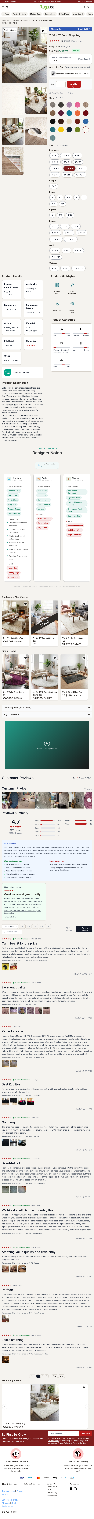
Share (72, 93)
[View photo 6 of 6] (46, 1010)
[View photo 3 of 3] (22, 1142)
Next (61, 1376)
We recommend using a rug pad (77, 67)
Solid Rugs (35, 20)
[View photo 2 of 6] (13, 1010)
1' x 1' (54, 186)
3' (52, 197)
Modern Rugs (35, 14)
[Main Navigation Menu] (3, 7)
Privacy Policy (53, 1441)
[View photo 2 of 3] (13, 1142)
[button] (43, 31)
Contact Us (51, 1484)
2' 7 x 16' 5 (56, 239)
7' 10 (53, 204)
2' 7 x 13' (81, 233)
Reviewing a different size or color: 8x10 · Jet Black (21, 1136)
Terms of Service (79, 1443)
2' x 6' (64, 226)
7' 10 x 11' (69, 168)
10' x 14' (67, 175)
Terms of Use (8, 1491)
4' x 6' (77, 155)
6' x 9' (66, 162)
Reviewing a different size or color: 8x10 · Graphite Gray (23, 1057)
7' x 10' (78, 162)
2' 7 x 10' (55, 233)
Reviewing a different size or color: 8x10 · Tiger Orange (23, 1313)
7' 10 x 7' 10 (78, 268)
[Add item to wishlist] (26, 604)
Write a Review (85, 929)
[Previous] (4, 623)
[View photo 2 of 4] (13, 1101)
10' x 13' (55, 175)
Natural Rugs (64, 14)
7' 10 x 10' (56, 168)
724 (54, 1376)
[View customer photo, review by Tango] (43, 800)
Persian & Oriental (19, 14)
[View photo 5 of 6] (38, 1010)
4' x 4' (54, 268)
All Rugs (6, 14)
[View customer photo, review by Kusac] (26, 800)
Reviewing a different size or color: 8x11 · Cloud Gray (22, 1233)
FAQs (49, 1490)
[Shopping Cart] (91, 7)
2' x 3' (54, 155)
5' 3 (68, 197)
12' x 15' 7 (80, 175)
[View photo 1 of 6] (5, 1010)
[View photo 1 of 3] (5, 1142)
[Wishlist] (88, 7)
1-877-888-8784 (10, 1)
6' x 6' (65, 268)
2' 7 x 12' (68, 233)
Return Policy (52, 1493)
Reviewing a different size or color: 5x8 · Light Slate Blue (23, 1183)
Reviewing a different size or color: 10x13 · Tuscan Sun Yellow (25, 1354)
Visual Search (78, 14)
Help (79, 1)
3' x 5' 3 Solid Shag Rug (72, 692)
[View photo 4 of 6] (30, 1010)
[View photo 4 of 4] (30, 1101)
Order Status (52, 1487)
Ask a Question (57, 93)
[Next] (87, 623)
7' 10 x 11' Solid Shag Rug (14, 1423)
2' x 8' (75, 226)
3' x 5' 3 (65, 155)
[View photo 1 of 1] (5, 1318)
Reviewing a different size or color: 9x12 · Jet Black (21, 1095)
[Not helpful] (91, 1326)
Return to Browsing (10, 20)
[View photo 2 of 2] (13, 966)
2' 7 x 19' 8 (70, 239)
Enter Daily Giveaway (32, 1484)
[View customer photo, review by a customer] (10, 800)
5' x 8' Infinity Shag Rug (13, 638)
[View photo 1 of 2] (5, 966)
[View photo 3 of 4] (22, 1101)
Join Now (85, 1433)
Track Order (88, 1)
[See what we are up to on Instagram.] (75, 1488)
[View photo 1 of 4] (5, 1101)
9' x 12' (82, 168)
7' (84, 197)
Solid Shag (47, 20)
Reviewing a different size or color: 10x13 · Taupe (20, 1263)
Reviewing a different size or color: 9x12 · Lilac (19, 1004)
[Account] (84, 7)
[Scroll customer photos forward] (89, 800)
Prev (32, 1376)
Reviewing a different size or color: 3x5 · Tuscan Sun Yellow (24, 960)
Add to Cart (73, 85)
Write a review (76, 41)
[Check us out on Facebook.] (71, 1488)
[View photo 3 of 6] (22, 1010)
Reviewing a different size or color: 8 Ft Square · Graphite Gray (22, 912)
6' (76, 197)
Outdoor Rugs (50, 14)
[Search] (7, 7)
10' (62, 204)
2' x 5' (54, 226)
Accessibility (52, 1496)
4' (60, 197)
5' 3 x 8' (55, 162)
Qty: (53, 84)
